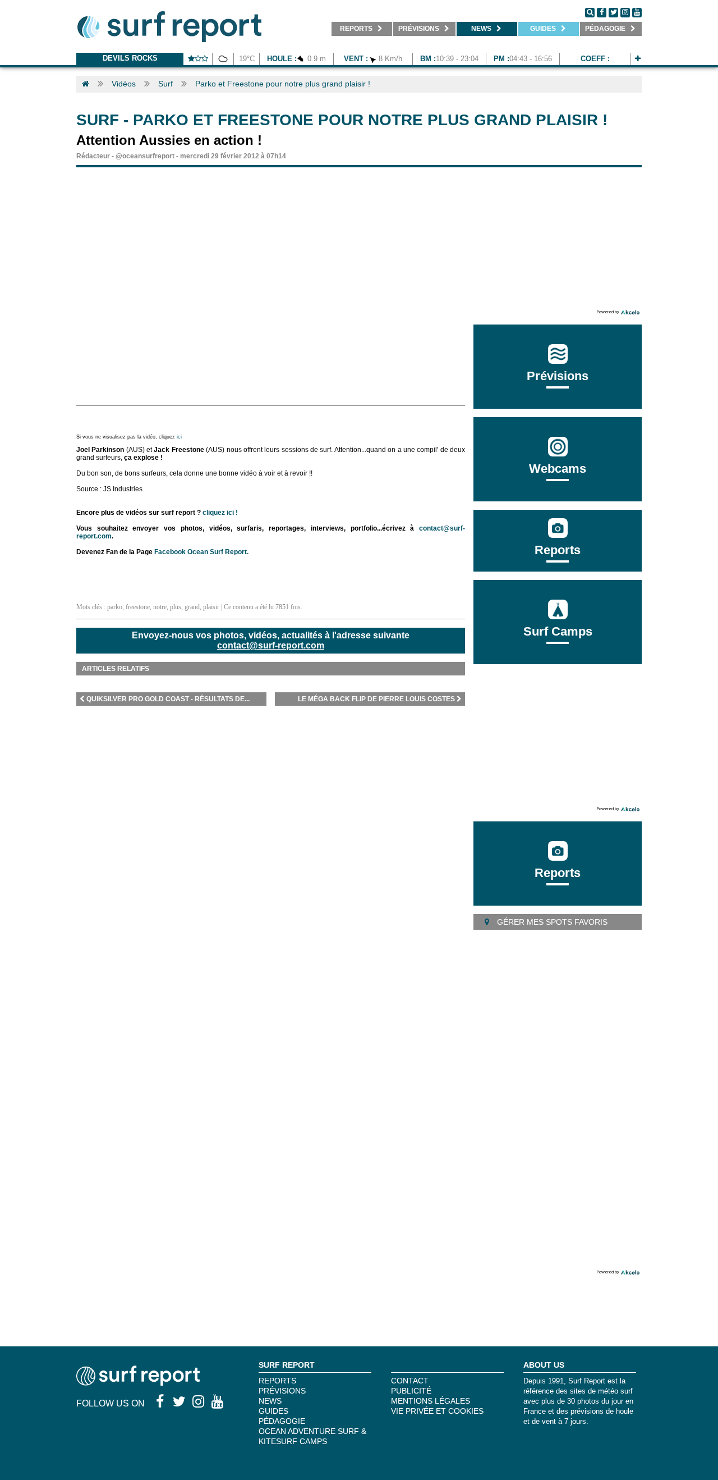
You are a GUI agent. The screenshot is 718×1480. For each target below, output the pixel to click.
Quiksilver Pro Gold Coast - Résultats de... (168, 699)
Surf (165, 83)
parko (114, 607)
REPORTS (277, 1380)
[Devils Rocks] (638, 58)
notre (160, 607)
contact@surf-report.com (270, 645)
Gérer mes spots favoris (551, 921)
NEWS (270, 1400)
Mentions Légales (430, 1400)
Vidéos (124, 83)
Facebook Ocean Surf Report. (201, 552)
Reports (558, 550)
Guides (273, 1410)
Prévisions (282, 1390)
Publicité (411, 1390)
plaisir (211, 607)
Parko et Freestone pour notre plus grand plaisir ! (282, 83)
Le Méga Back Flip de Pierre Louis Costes (376, 699)
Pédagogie (282, 1421)
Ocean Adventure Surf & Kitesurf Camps (312, 1436)
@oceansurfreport (145, 156)
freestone (138, 607)
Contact (410, 1380)
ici (180, 437)
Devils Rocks (130, 58)
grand (192, 607)
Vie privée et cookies (437, 1410)
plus (175, 607)
